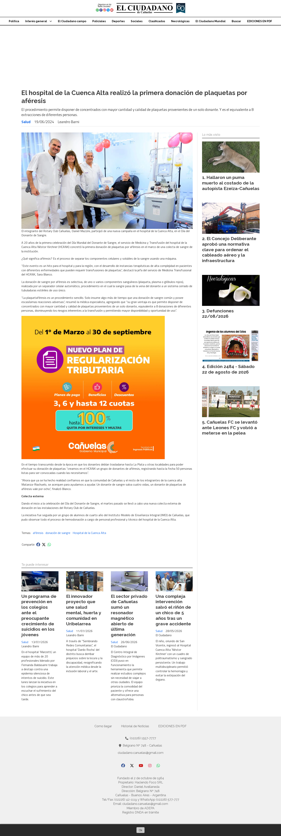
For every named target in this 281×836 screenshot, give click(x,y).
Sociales (136, 21)
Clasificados (157, 21)
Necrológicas (180, 21)
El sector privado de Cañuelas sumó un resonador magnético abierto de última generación (129, 615)
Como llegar (103, 726)
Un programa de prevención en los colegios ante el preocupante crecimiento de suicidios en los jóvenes (38, 615)
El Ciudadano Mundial (211, 21)
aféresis (38, 533)
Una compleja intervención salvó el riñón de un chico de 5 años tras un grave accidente (173, 610)
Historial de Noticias (135, 726)
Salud (26, 121)
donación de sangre (57, 533)
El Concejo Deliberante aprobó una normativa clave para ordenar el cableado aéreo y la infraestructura (229, 249)
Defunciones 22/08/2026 (218, 313)
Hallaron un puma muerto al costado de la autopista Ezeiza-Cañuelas (230, 183)
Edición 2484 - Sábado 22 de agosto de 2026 (228, 369)
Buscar (236, 21)
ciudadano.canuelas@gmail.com (140, 753)
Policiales (99, 21)
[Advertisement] (140, 54)
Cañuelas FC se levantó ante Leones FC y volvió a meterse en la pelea (229, 427)
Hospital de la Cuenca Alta (89, 533)
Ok (140, 830)
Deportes (118, 21)
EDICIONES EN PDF (259, 21)
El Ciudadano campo (72, 21)
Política (14, 21)
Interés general (36, 21)
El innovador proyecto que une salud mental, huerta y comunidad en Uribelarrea (83, 610)
